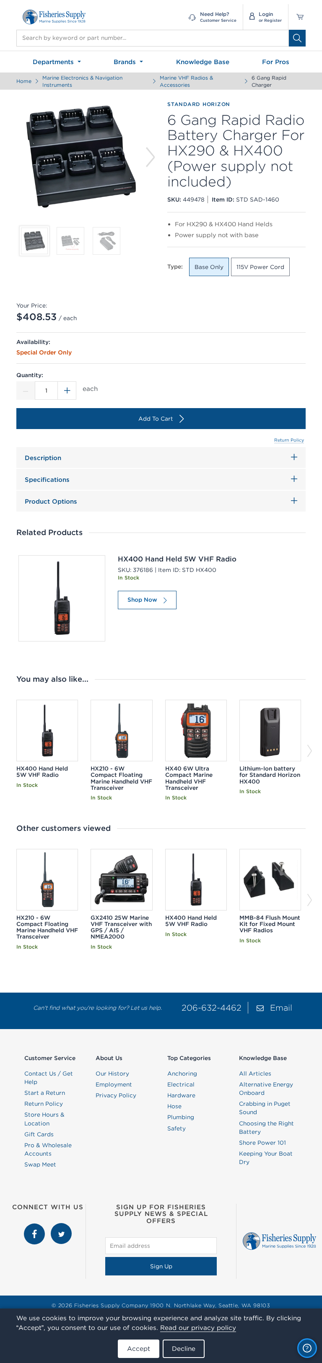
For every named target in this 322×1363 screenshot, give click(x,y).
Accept (138, 1349)
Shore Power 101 (262, 1142)
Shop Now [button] (142, 599)
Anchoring (182, 1073)
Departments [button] (54, 62)
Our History (112, 1073)
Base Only (209, 267)
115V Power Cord (260, 267)
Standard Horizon (198, 104)
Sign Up (161, 1266)
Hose (174, 1106)
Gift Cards (39, 1134)
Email (281, 1007)
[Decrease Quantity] (25, 390)
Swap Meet (40, 1164)
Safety (176, 1128)
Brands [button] (126, 62)
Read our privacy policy (198, 1328)
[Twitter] (61, 1227)
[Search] (297, 38)
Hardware (181, 1095)
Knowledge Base (202, 62)
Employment (114, 1084)
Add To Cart (155, 418)
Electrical (181, 1084)
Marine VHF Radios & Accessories (186, 81)
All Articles (255, 1073)
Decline (183, 1349)
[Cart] (297, 17)
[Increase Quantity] (67, 390)
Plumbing (180, 1117)
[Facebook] (35, 1227)
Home (23, 81)
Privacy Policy (116, 1095)
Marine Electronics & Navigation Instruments (82, 81)
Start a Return (44, 1093)
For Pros (275, 62)
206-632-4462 (212, 1007)
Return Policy (289, 440)
